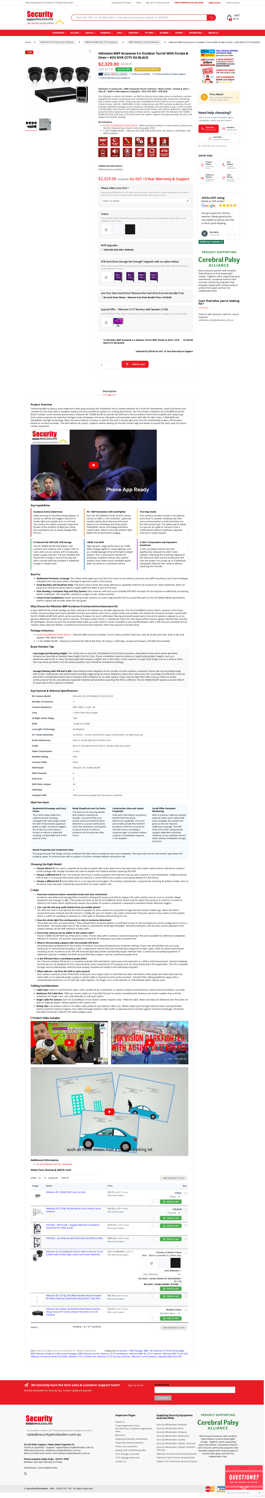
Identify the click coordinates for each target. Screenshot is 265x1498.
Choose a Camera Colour (169, 1252)
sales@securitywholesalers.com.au (216, 320)
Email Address (163, 1384)
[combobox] (139, 17)
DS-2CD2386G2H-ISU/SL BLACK (122, 125)
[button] (234, 234)
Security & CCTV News (121, 2)
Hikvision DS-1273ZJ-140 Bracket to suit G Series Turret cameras (73, 1210)
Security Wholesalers (37, 1488)
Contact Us (120, 1461)
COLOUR (177, 1209)
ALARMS (164, 32)
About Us (120, 1421)
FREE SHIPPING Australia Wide (189, 2)
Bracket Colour (174, 1309)
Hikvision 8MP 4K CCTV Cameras (101, 42)
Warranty (120, 1435)
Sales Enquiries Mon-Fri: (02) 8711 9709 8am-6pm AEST (49, 2)
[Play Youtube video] (94, 465)
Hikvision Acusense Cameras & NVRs (49, 1356)
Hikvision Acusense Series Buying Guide (176, 1453)
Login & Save (215, 2)
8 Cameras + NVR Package (130, 1350)
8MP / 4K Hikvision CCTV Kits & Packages (164, 1350)
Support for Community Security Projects (177, 1461)
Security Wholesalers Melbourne (172, 1435)
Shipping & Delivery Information (131, 1438)
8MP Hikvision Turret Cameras (144, 42)
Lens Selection (172, 1270)
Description (109, 391)
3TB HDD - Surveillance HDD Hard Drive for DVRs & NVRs (74, 1238)
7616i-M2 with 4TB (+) (118, 249)
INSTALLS (213, 32)
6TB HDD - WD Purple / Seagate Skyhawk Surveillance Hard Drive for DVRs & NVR (73, 1226)
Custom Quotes (233, 2)
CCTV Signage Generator (127, 1457)
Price (110, 1185)
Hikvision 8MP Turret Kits (175, 1353)
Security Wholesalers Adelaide (171, 1424)
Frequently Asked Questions (129, 1442)
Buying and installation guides (130, 1450)
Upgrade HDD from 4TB (170, 1356)
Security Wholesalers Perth (169, 1428)
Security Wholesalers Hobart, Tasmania (176, 1443)
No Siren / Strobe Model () (161, 1284)
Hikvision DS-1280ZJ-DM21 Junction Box (65, 1192)
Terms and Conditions (126, 1446)
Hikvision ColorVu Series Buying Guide (175, 1457)
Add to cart (138, 364)
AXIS (119, 32)
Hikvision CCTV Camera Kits (82, 1356)
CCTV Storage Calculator (127, 1453)
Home (28, 42)
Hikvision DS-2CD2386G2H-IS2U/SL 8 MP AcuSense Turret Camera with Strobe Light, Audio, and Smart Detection (74, 1253)
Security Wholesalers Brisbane (171, 1432)
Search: (65, 1177)
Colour (178, 1193)
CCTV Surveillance (119, 1353)
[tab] (109, 392)
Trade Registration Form (127, 1425)
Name (49, 1185)
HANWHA (105, 32)
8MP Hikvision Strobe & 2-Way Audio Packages (54, 1353)
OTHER (178, 32)
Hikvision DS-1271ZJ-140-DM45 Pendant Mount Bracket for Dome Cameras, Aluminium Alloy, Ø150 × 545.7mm (73, 1297)
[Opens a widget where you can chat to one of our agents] (244, 1480)
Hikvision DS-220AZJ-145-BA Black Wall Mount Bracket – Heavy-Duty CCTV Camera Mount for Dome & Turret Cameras (74, 1311)
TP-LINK (149, 32)
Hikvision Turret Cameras (144, 1356)
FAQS (138, 2)
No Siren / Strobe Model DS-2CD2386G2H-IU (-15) (160, 1280)
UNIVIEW (133, 32)
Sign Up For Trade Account (157, 2)
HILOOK (74, 32)
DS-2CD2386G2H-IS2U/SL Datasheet (54, 1164)
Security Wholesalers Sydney (170, 1439)
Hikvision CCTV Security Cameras (56, 42)
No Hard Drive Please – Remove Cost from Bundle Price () (137, 297)
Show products (44, 1177)
